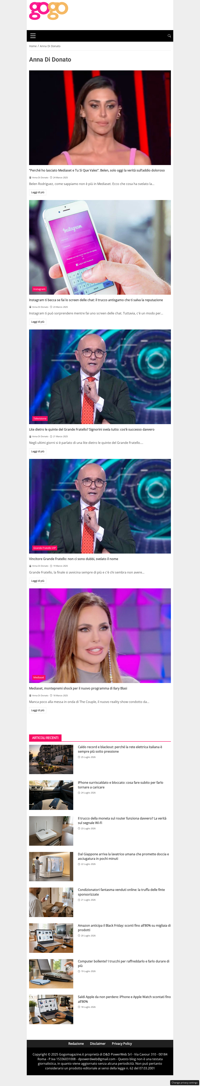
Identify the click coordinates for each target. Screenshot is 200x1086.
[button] (169, 36)
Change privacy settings (185, 1082)
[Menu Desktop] (33, 35)
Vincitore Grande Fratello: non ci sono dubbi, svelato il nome (73, 559)
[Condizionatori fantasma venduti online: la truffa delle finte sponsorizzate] (51, 902)
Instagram (39, 289)
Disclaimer (98, 1043)
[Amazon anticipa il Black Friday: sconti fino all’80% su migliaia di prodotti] (51, 938)
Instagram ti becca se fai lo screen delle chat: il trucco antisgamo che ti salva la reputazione (96, 300)
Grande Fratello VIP (44, 548)
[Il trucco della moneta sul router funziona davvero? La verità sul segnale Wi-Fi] (51, 831)
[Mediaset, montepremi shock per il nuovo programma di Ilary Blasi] (100, 635)
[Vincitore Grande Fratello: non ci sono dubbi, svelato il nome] (100, 506)
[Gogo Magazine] (48, 15)
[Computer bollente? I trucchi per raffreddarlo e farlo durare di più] (51, 974)
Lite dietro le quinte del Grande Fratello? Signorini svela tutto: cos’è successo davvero (91, 429)
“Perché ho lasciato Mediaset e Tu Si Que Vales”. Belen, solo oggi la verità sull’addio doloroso (97, 170)
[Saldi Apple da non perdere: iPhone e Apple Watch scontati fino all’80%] (51, 1009)
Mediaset (38, 677)
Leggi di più (37, 192)
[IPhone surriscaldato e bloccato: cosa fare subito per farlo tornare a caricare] (51, 795)
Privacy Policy (122, 1043)
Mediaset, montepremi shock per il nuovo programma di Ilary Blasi (78, 688)
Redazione (76, 1043)
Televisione (39, 418)
